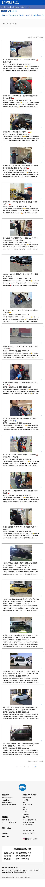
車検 (23, 802)
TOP (2, 7)
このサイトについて (14, 870)
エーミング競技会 (27, 825)
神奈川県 (7, 7)
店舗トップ (5, 15)
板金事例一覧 (6, 820)
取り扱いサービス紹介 (29, 795)
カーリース (25, 809)
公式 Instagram (31, 838)
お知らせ (4, 833)
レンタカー (25, 812)
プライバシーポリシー (28, 870)
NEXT (35, 767)
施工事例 (34, 15)
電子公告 (4, 870)
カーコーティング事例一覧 (9, 822)
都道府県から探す (7, 802)
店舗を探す (5, 795)
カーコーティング (27, 805)
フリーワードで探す (7, 797)
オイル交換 (25, 814)
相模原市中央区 (15, 7)
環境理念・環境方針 (21, 872)
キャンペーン (14, 15)
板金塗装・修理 (26, 797)
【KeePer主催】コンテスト (29, 820)
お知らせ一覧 (5, 836)
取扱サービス (24, 15)
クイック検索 (5, 800)
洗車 (23, 807)
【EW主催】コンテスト (28, 822)
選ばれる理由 (6, 828)
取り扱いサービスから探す (9, 805)
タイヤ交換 (25, 800)
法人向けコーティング (28, 833)
